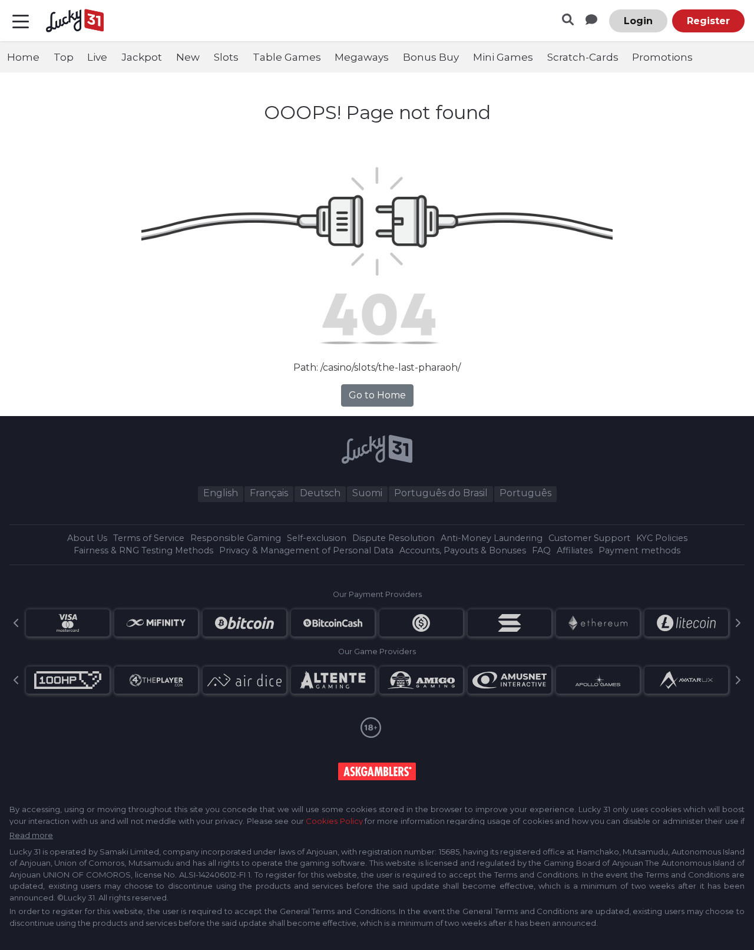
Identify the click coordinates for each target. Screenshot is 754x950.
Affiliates (575, 550)
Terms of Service (148, 538)
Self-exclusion (316, 538)
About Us (87, 538)
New (188, 57)
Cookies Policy (334, 821)
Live (97, 57)
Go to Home (377, 395)
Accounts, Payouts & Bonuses (462, 550)
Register (708, 21)
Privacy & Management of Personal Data (306, 550)
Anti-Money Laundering (492, 538)
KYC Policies (661, 538)
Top (64, 57)
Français (269, 493)
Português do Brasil (441, 493)
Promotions (662, 57)
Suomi (367, 493)
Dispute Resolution (393, 538)
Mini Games (503, 57)
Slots (226, 57)
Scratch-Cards (583, 57)
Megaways (362, 57)
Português (525, 493)
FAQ (541, 550)
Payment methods (639, 550)
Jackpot (141, 57)
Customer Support (589, 538)
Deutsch (320, 493)
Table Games (287, 57)
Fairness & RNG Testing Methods (143, 550)
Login (638, 21)
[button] (16, 623)
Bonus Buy (431, 57)
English (220, 493)
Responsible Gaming (235, 538)
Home (23, 57)
